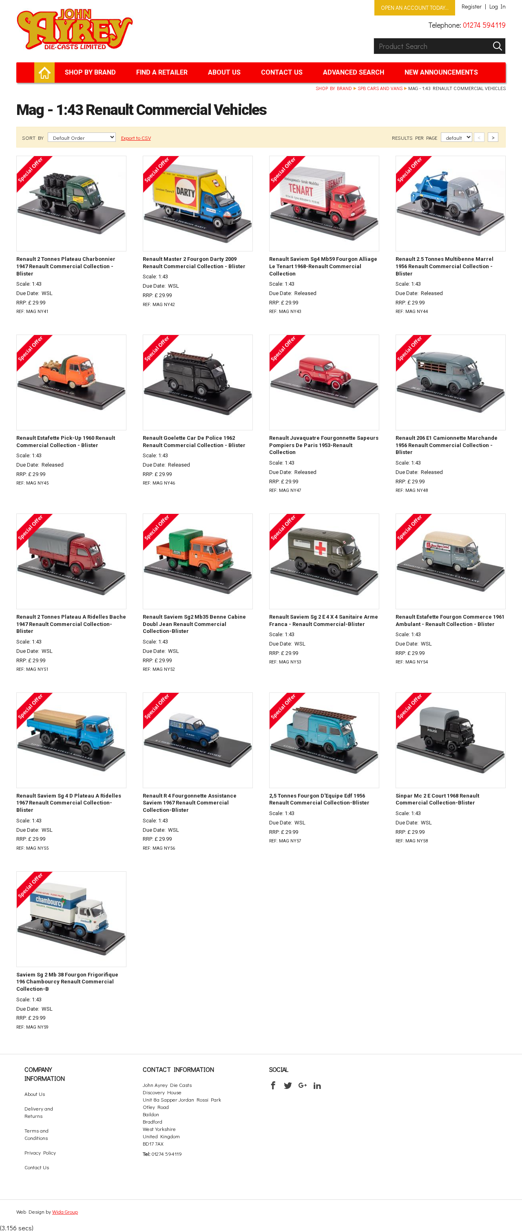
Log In (497, 6)
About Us (224, 72)
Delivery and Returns (38, 1112)
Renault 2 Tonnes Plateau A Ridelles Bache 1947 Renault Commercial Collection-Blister (71, 624)
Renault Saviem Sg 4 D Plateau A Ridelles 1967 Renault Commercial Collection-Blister (68, 803)
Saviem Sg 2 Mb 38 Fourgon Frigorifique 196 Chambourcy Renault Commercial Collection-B (67, 982)
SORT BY (33, 137)
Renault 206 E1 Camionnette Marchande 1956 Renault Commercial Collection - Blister (447, 445)
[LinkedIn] (317, 1085)
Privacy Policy (40, 1152)
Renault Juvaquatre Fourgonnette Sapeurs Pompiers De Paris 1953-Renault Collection (323, 445)
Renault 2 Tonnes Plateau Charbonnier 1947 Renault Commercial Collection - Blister (65, 266)
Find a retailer (162, 72)
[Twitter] (288, 1085)
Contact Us (282, 72)
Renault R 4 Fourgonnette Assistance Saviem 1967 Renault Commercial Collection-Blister (190, 803)
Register (472, 6)
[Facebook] (273, 1085)
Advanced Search (353, 72)
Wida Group (65, 1211)
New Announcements (441, 72)
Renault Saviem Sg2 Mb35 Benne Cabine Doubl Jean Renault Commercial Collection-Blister (194, 624)
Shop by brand (90, 72)
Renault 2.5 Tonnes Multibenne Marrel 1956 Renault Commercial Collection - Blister (444, 266)
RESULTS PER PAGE (415, 137)
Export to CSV (136, 137)
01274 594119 (484, 25)
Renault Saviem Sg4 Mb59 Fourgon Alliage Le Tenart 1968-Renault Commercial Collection (323, 266)
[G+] (303, 1085)
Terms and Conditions (36, 1134)
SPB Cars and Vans (380, 88)
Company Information (44, 1073)
